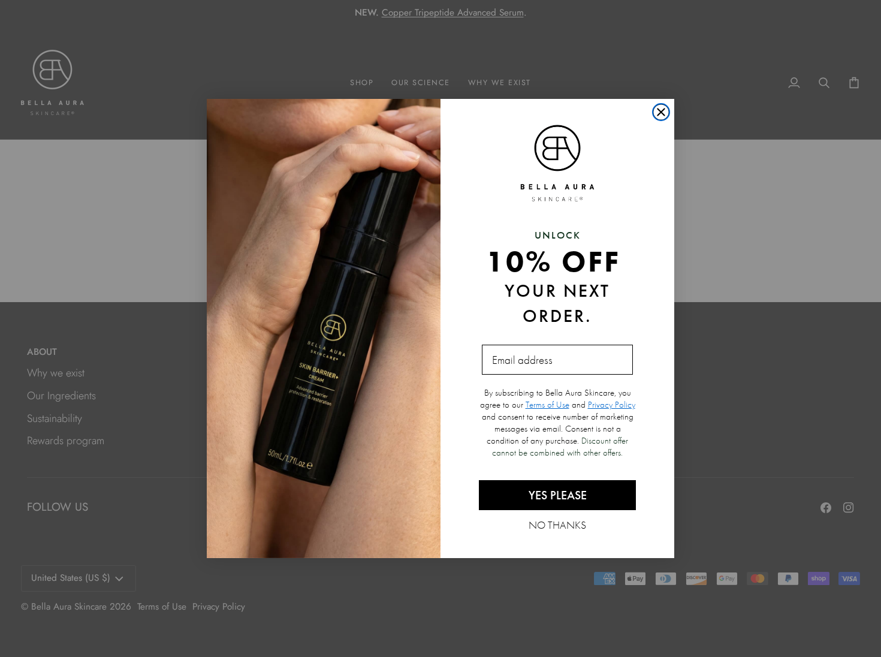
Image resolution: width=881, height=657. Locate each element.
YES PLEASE (558, 495)
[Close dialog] (661, 112)
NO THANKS (557, 524)
